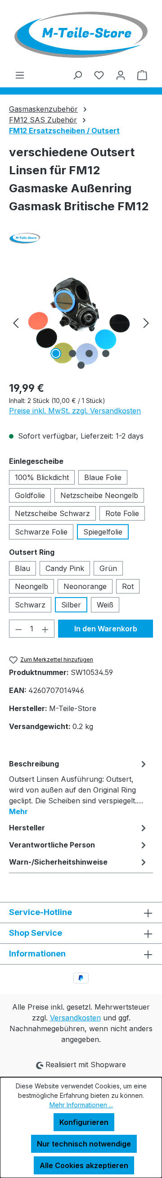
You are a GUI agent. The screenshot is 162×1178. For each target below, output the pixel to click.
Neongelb (31, 586)
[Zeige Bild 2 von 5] (72, 353)
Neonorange (85, 586)
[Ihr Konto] (120, 75)
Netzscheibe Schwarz (52, 513)
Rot (128, 586)
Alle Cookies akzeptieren (84, 1165)
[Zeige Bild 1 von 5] (55, 353)
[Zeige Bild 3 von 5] (89, 353)
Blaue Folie (103, 477)
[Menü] (20, 75)
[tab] (78, 787)
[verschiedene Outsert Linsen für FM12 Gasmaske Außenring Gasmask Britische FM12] (80, 322)
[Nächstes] (146, 322)
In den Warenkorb (105, 628)
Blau (22, 568)
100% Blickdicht (42, 477)
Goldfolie (30, 495)
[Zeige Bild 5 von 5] (81, 365)
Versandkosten (75, 1017)
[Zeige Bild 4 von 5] (105, 353)
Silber (71, 604)
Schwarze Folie (41, 531)
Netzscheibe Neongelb (99, 495)
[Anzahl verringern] (18, 629)
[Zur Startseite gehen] (81, 35)
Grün (108, 568)
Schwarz (30, 604)
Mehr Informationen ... (81, 1105)
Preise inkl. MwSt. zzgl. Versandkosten (75, 410)
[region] (81, 322)
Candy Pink (64, 568)
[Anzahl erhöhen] (45, 629)
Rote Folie (122, 513)
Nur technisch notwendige (84, 1143)
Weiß (105, 604)
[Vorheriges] (15, 322)
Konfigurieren (83, 1122)
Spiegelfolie (102, 531)
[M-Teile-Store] (81, 238)
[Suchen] (77, 75)
